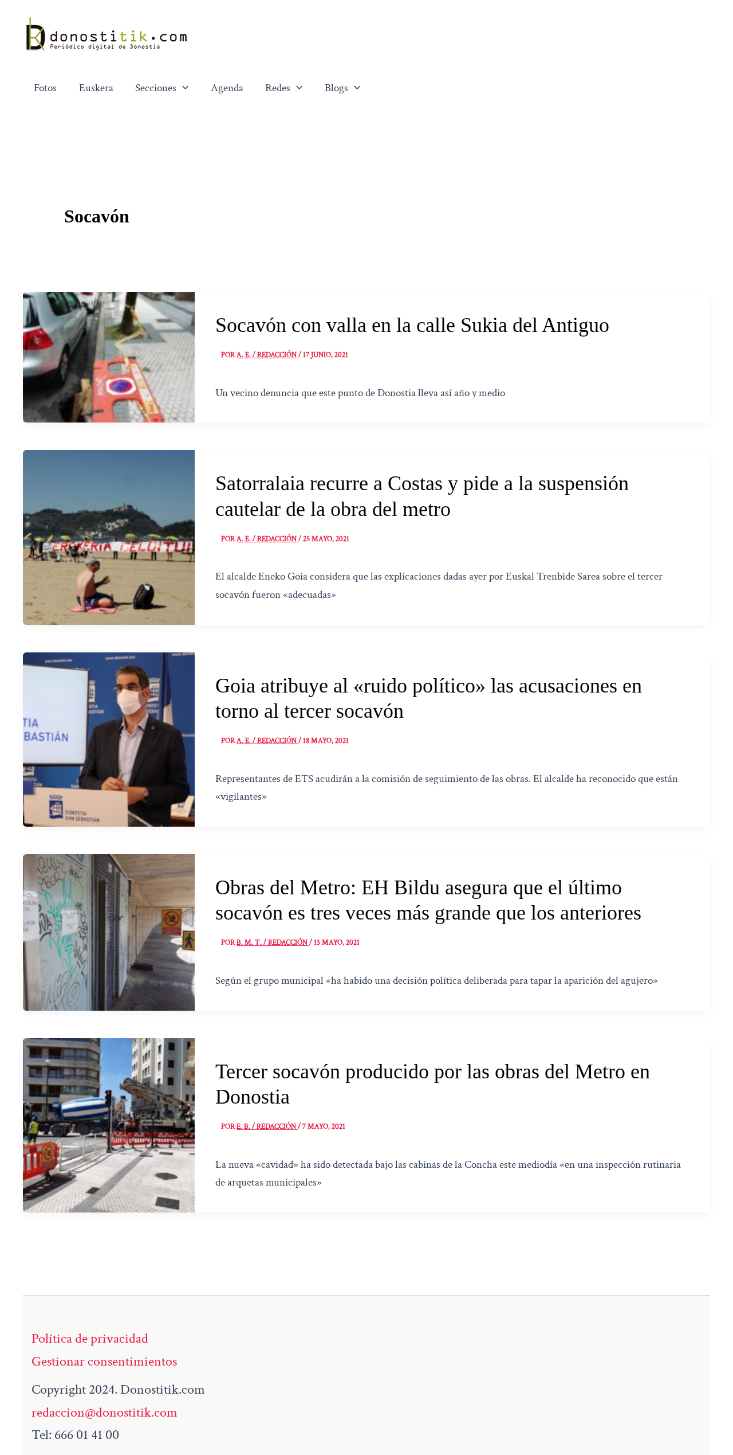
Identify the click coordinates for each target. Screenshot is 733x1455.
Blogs (336, 88)
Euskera (96, 88)
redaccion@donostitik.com (104, 1412)
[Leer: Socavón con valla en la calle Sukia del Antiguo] (109, 356)
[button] (182, 88)
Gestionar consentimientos (104, 1361)
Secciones (155, 88)
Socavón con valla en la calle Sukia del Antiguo (412, 325)
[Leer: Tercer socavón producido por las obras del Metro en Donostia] (109, 1124)
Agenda (227, 88)
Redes (277, 88)
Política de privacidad (89, 1338)
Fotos (45, 88)
